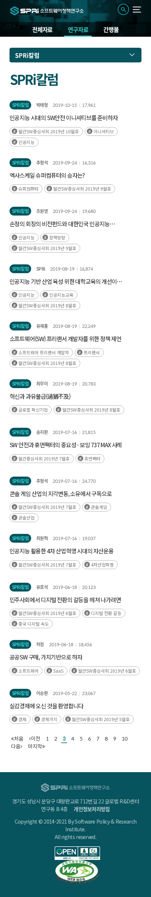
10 (125, 738)
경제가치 (49, 719)
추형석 (42, 162)
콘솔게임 (99, 507)
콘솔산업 (26, 517)
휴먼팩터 (92, 458)
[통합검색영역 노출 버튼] (123, 9)
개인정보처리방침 (92, 809)
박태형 (42, 105)
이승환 (42, 693)
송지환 (42, 432)
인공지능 (26, 142)
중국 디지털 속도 (33, 624)
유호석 (42, 587)
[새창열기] (77, 853)
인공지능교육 (61, 295)
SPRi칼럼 (20, 105)
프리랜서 (92, 352)
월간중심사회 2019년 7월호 (44, 458)
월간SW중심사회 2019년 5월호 (101, 719)
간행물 (110, 29)
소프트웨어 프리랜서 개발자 (43, 352)
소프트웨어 (28, 671)
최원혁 (42, 538)
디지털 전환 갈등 (106, 613)
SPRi (40, 268)
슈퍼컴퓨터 (28, 188)
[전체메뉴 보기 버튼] (136, 9)
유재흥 (42, 326)
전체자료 (42, 29)
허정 (40, 644)
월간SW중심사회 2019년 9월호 (82, 188)
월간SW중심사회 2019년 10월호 (48, 131)
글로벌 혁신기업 (33, 409)
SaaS (58, 671)
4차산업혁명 (102, 564)
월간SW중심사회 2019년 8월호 (47, 305)
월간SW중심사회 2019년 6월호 (47, 613)
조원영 (42, 211)
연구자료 (78, 29)
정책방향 (57, 237)
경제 (22, 719)
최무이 (42, 383)
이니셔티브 (103, 131)
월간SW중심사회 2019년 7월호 (47, 507)
